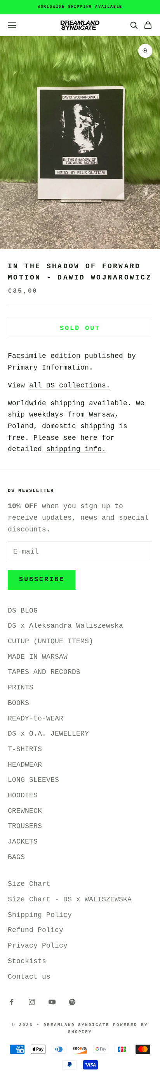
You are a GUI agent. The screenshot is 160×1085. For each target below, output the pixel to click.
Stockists (27, 961)
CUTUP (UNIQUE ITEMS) (50, 641)
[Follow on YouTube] (52, 1002)
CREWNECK (25, 811)
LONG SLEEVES (33, 780)
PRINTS (20, 687)
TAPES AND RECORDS (44, 672)
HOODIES (23, 795)
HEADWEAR (25, 765)
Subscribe (42, 579)
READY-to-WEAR (35, 718)
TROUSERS (25, 826)
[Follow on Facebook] (12, 1002)
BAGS (16, 857)
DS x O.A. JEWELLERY (48, 734)
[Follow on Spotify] (72, 1002)
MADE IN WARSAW (38, 657)
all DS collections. (69, 385)
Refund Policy (35, 930)
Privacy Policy (38, 946)
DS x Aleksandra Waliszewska (65, 626)
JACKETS (23, 841)
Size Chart (29, 884)
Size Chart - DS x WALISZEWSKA (70, 899)
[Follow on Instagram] (32, 1002)
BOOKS (18, 703)
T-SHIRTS (25, 749)
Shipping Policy (40, 915)
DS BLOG (23, 611)
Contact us (29, 977)
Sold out (80, 328)
